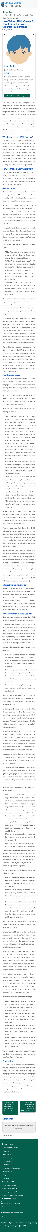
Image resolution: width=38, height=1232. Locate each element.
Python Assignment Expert (10, 1185)
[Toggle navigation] (35, 4)
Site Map (6, 1178)
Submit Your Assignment (10, 1147)
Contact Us (6, 1164)
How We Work (7, 1154)
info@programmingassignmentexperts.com (12, 1212)
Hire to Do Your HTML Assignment (17, 96)
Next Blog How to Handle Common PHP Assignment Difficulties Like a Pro (27, 1106)
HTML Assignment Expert (10, 1188)
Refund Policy (7, 1171)
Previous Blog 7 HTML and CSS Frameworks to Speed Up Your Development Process (9, 1107)
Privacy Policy (7, 1158)
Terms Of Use (7, 1161)
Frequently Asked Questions (11, 1168)
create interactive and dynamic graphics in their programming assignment (19, 109)
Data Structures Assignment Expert (12, 1195)
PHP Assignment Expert (9, 1192)
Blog (4, 1175)
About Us (6, 1151)
